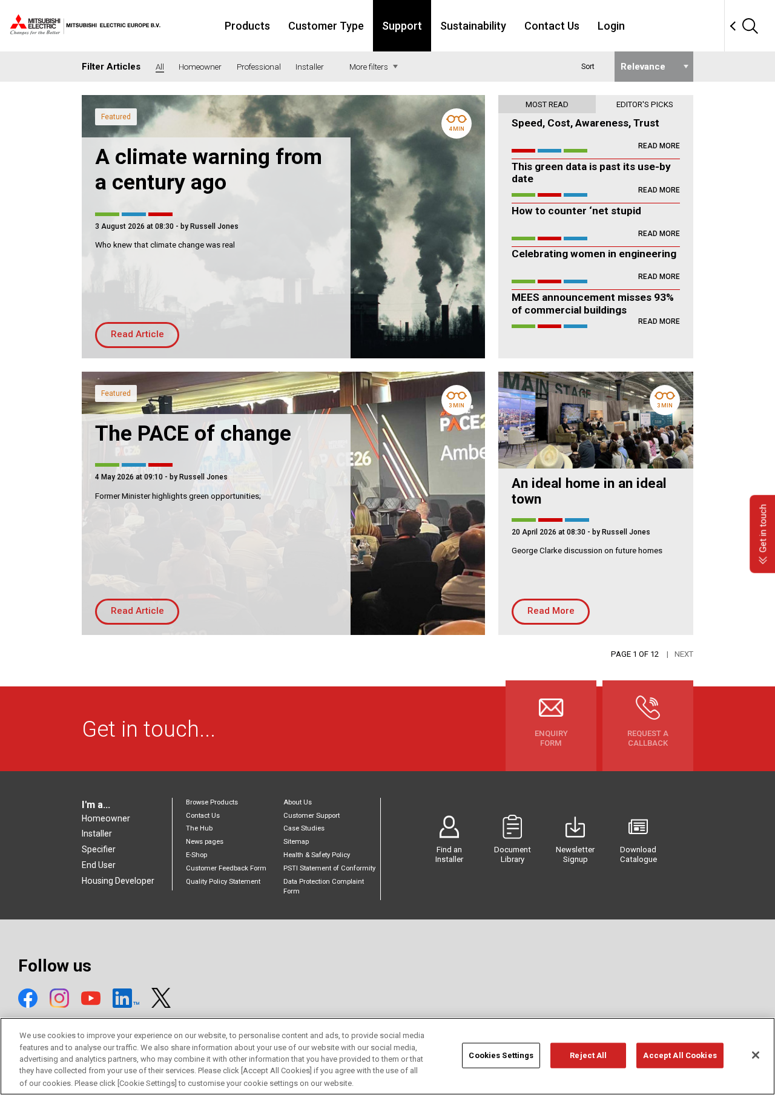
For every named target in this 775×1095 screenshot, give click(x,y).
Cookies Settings (501, 1055)
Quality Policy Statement (223, 882)
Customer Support (311, 816)
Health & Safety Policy (316, 855)
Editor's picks (644, 104)
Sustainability (473, 25)
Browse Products (212, 802)
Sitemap (296, 842)
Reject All (588, 1055)
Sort (588, 66)
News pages (204, 842)
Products (247, 25)
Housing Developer (118, 881)
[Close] (755, 1055)
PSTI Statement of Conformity (329, 868)
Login (611, 25)
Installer (97, 833)
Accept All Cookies (679, 1055)
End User (99, 865)
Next (683, 654)
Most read (547, 104)
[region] (387, 1056)
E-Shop (196, 855)
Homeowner (106, 818)
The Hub (199, 828)
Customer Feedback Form (226, 868)
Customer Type (326, 25)
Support (402, 25)
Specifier (99, 849)
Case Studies (304, 828)
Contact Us (551, 25)
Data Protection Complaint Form (323, 886)
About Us (297, 802)
